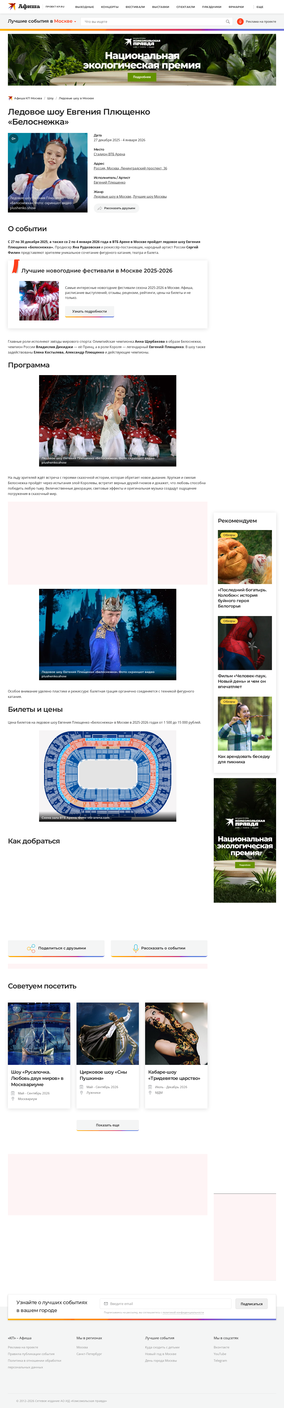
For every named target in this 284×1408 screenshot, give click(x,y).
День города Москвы (161, 1360)
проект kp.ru (55, 6)
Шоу (50, 98)
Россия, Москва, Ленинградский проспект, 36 (130, 168)
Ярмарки (236, 7)
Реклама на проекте (261, 21)
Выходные (84, 7)
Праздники (212, 7)
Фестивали (135, 7)
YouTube (220, 1354)
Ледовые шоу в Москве (76, 98)
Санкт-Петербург (89, 1354)
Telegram (220, 1360)
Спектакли (186, 7)
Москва (82, 1347)
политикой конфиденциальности (183, 1312)
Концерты (110, 7)
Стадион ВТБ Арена (109, 154)
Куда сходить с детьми (162, 1347)
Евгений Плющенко (110, 182)
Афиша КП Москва (28, 98)
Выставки (160, 7)
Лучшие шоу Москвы (150, 196)
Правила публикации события (31, 1354)
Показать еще (107, 1125)
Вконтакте (221, 1347)
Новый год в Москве (160, 1354)
